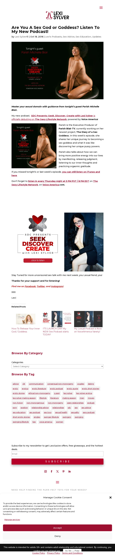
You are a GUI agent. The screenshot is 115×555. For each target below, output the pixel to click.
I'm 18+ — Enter (72, 551)
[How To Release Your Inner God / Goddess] (26, 319)
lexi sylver (67, 393)
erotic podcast (56, 388)
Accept (57, 527)
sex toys (47, 412)
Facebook (30, 286)
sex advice (86, 407)
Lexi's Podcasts (53, 36)
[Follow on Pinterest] (63, 471)
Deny (58, 536)
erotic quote (72, 388)
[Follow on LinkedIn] (69, 471)
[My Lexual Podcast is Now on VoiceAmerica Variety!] (88, 319)
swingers (67, 417)
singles (37, 417)
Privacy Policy (53, 553)
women (59, 422)
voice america (45, 422)
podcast (90, 403)
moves (91, 398)
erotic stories (19, 393)
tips (34, 422)
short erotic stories (21, 417)
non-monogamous (35, 403)
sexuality (75, 412)
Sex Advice (69, 36)
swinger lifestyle (51, 417)
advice (16, 384)
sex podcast (34, 412)
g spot (57, 393)
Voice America (51, 184)
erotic (15, 388)
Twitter (41, 286)
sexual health (61, 412)
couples (80, 384)
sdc (69, 407)
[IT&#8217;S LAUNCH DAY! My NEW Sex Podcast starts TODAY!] (57, 319)
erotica (25, 388)
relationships (58, 407)
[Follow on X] (57, 471)
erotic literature (39, 388)
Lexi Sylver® (21, 36)
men (82, 398)
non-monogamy (55, 403)
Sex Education (83, 36)
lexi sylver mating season (24, 398)
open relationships (75, 403)
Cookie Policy (38, 553)
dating (91, 384)
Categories (17, 362)
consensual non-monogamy (60, 384)
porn (15, 407)
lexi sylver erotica (84, 393)
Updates (96, 36)
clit (23, 384)
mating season (69, 398)
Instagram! (57, 286)
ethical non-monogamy (39, 393)
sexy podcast (89, 412)
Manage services (12, 519)
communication (36, 384)
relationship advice (40, 407)
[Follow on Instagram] (45, 471)
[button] (110, 497)
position (24, 407)
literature (54, 398)
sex (76, 407)
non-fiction (18, 403)
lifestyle (43, 398)
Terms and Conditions (72, 553)
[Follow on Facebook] (51, 471)
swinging (79, 417)
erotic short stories (90, 388)
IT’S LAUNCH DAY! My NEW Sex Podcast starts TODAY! (56, 331)
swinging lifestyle (21, 422)
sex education (19, 412)
